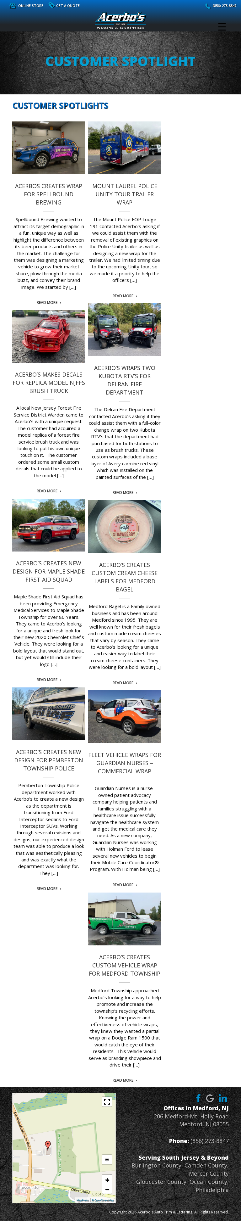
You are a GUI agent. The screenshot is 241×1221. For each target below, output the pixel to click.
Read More (47, 303)
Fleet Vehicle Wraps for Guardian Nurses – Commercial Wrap (124, 717)
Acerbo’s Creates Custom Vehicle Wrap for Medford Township (124, 919)
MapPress (82, 1200)
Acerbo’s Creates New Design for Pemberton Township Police (49, 714)
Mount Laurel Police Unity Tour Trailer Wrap (124, 148)
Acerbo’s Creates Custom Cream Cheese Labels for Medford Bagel (125, 527)
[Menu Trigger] (222, 26)
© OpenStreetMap (103, 1200)
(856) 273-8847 (224, 5)
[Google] (210, 1098)
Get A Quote (68, 5)
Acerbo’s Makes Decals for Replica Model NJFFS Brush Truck (48, 336)
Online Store (30, 5)
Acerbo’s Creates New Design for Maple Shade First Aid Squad (49, 525)
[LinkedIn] (223, 1098)
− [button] (107, 1189)
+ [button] (107, 1179)
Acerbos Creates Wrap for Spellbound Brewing (49, 148)
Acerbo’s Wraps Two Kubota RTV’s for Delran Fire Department (124, 330)
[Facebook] (197, 1098)
